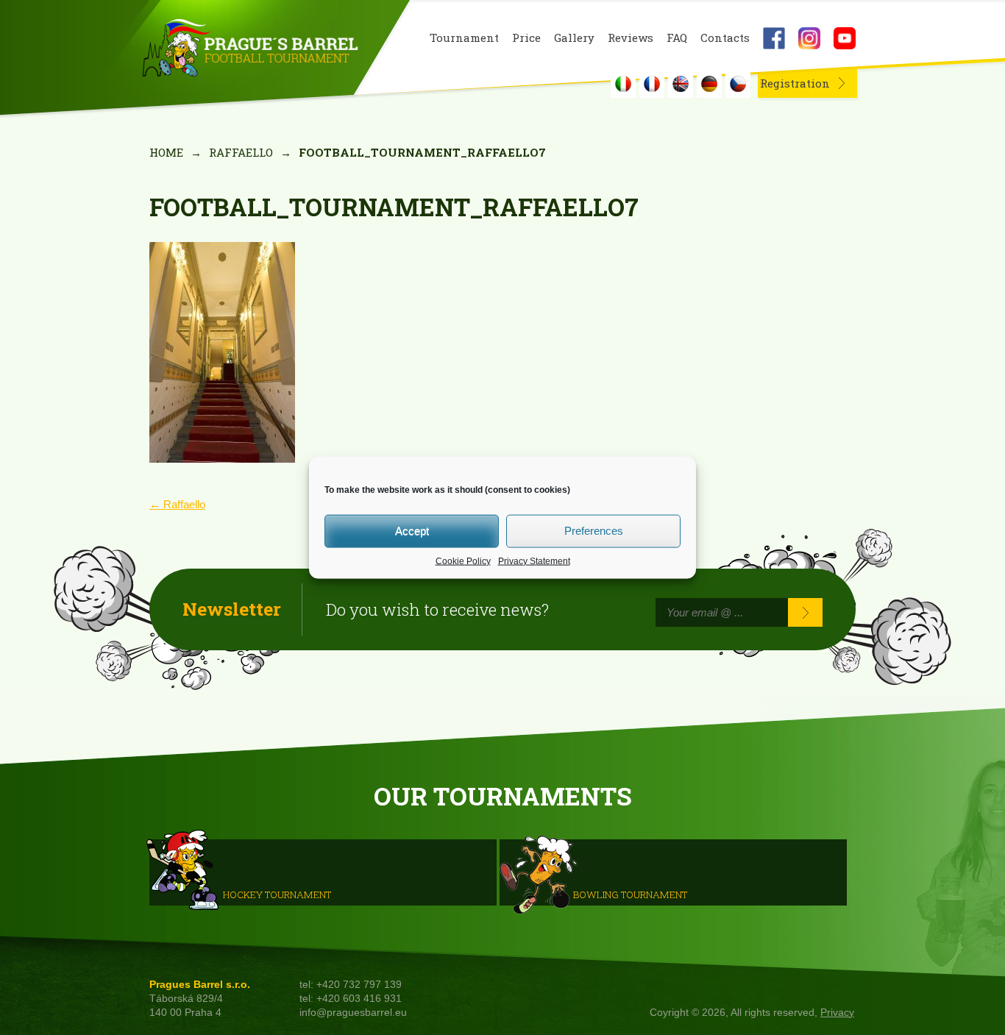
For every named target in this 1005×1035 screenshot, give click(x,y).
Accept (412, 530)
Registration (795, 83)
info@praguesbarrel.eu (353, 1012)
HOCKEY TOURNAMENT (277, 893)
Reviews (630, 38)
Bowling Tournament (630, 893)
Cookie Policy (463, 560)
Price (526, 38)
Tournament (464, 38)
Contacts (725, 38)
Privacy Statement (534, 560)
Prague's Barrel (250, 49)
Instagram (809, 38)
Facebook (774, 38)
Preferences (593, 530)
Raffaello (241, 152)
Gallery (574, 38)
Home (166, 152)
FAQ (677, 38)
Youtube (845, 38)
